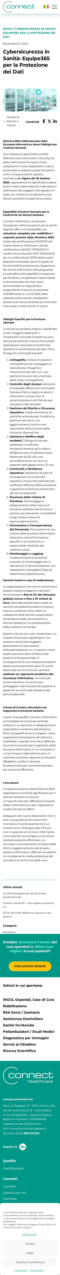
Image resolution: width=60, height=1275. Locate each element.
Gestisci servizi (29, 1234)
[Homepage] (19, 6)
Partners (10, 1199)
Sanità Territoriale (18, 1025)
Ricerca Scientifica (19, 1051)
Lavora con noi (14, 1193)
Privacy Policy (37, 1270)
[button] (46, 6)
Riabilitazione (15, 1006)
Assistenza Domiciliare (23, 1019)
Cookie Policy (21, 1270)
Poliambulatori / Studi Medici (28, 1032)
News (7, 28)
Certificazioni (13, 1168)
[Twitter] (49, 121)
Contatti (9, 1186)
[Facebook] (44, 121)
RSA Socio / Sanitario (21, 1012)
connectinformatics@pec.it (28, 1128)
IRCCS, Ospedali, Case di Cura (28, 1000)
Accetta (30, 1243)
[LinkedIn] (55, 121)
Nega (30, 1252)
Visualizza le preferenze (30, 1262)
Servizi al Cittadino (19, 1044)
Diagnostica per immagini (26, 1038)
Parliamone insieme (30, 966)
